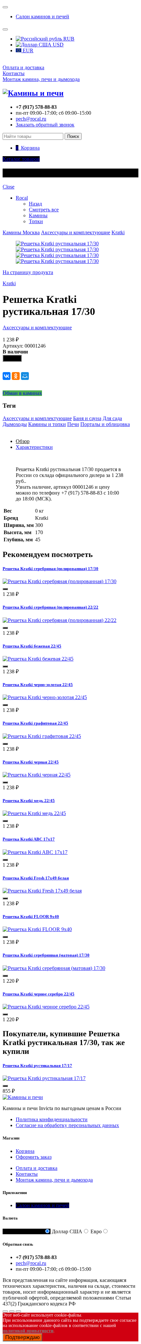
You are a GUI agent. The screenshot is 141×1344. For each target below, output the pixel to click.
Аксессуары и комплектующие (75, 232)
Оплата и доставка (23, 67)
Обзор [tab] (23, 441)
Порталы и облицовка (105, 424)
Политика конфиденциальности (52, 1119)
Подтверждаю (22, 1337)
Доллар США (67, 1231)
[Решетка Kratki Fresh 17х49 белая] (42, 890)
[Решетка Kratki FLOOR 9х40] (37, 929)
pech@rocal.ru (31, 119)
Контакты (14, 73)
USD (57, 44)
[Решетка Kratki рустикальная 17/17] (44, 1078)
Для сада (112, 418)
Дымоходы (15, 424)
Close (8, 186)
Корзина (25, 1151)
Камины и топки (47, 424)
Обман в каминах (22, 393)
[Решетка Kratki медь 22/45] (34, 813)
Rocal (22, 198)
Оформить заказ (33, 1157)
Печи (73, 424)
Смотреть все (44, 209)
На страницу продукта (28, 272)
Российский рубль (23, 1231)
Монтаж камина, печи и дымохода (41, 79)
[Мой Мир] (25, 376)
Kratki (118, 232)
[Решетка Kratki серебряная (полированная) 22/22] (59, 620)
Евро (96, 1231)
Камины (38, 215)
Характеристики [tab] (34, 447)
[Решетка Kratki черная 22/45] (36, 775)
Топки (36, 221)
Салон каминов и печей (42, 16)
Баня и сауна (87, 418)
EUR (27, 50)
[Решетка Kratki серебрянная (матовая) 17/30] (54, 968)
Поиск (73, 136)
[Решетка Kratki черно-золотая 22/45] (45, 697)
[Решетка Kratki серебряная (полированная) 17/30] (59, 581)
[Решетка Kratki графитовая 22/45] (42, 736)
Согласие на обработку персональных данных (67, 1125)
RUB (68, 38)
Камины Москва (21, 232)
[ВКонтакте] (6, 376)
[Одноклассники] (16, 376)
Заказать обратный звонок (45, 124)
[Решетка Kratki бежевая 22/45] (38, 659)
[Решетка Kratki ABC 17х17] (35, 852)
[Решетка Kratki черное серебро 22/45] (46, 1006)
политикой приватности (28, 1330)
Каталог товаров (21, 159)
